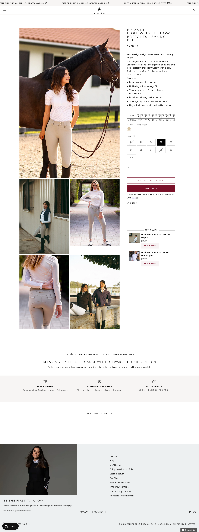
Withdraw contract (120, 486)
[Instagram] (194, 512)
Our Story (115, 478)
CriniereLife (127, 524)
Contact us (115, 464)
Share (133, 203)
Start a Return (117, 473)
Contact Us (189, 530)
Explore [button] (114, 456)
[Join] (70, 511)
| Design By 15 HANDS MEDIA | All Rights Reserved (168, 524)
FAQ (112, 460)
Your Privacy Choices (120, 491)
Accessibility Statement (122, 495)
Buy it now (151, 188)
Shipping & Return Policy (122, 469)
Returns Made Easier (120, 482)
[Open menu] (6, 10)
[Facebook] (190, 512)
